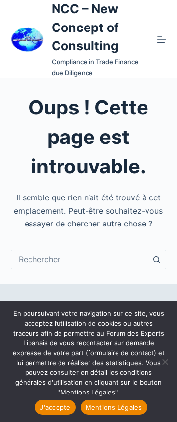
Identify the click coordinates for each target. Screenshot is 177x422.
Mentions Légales (114, 407)
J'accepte (55, 407)
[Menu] (161, 39)
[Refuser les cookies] (165, 361)
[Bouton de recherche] (156, 259)
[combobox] (79, 259)
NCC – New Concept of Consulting (85, 27)
